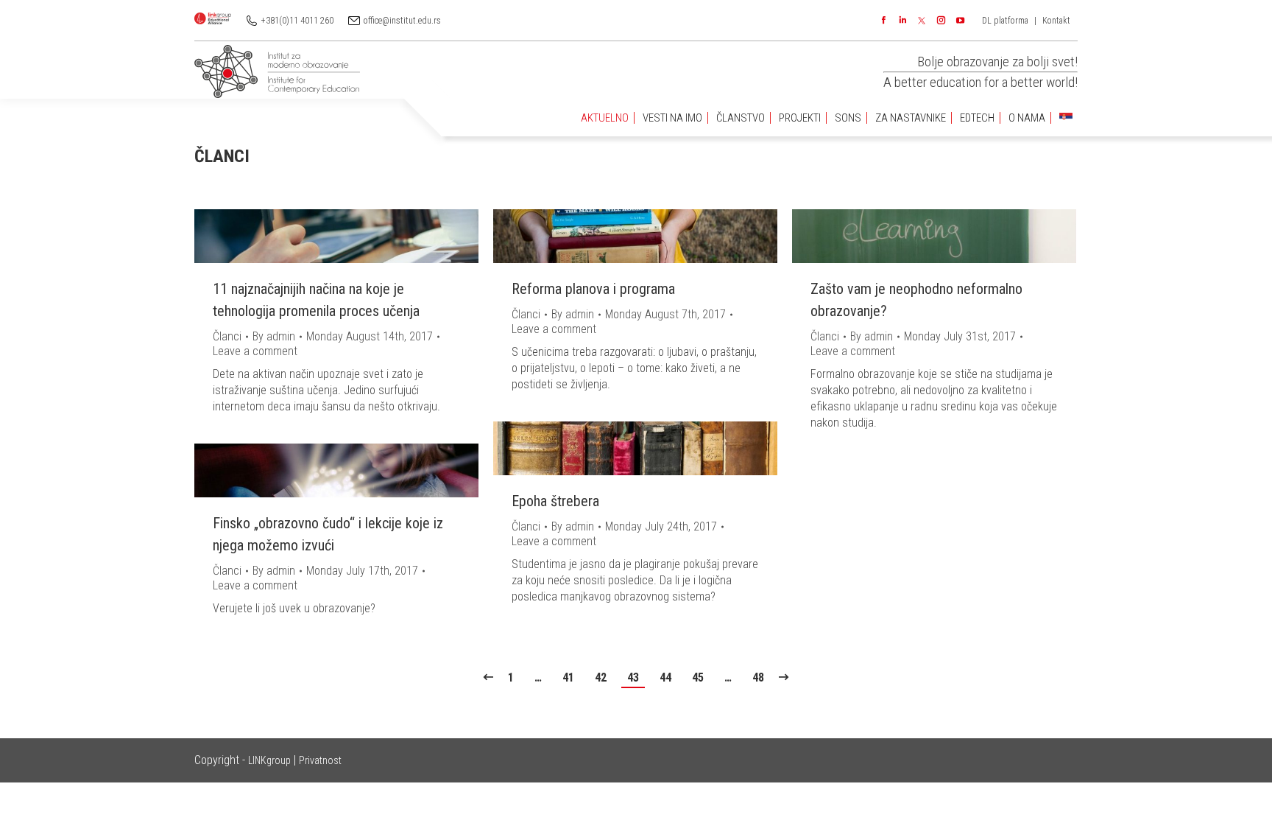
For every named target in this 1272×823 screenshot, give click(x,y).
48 (758, 677)
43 (633, 677)
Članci (227, 336)
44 (665, 677)
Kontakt (1056, 20)
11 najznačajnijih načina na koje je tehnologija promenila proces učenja (316, 300)
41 (568, 677)
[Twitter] (921, 20)
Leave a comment (255, 351)
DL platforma (1005, 20)
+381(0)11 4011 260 (297, 20)
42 (601, 677)
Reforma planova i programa (593, 289)
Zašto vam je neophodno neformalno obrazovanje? (916, 300)
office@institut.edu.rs (402, 20)
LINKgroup (269, 760)
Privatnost (320, 760)
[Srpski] (1066, 118)
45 (698, 677)
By (273, 336)
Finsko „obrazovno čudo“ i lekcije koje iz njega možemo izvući (328, 534)
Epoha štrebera (555, 501)
